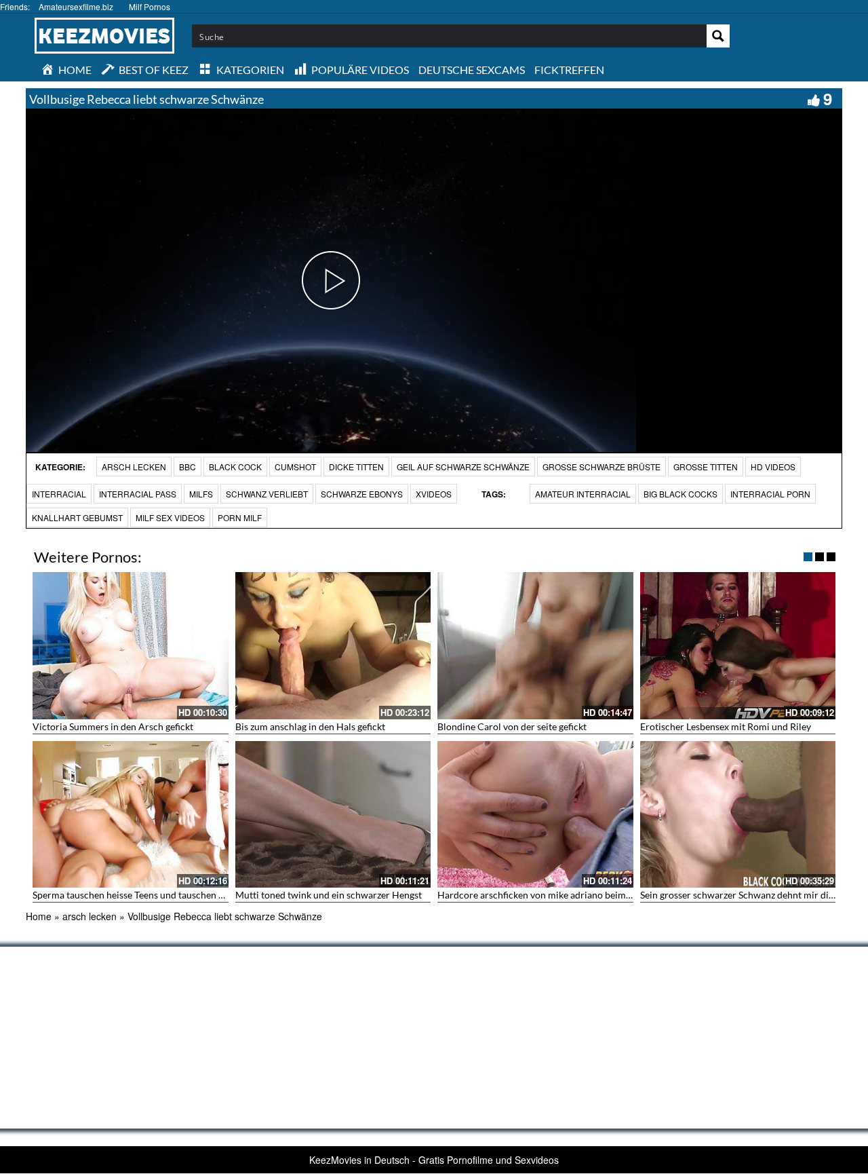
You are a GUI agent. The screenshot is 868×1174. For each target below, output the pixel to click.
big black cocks (680, 493)
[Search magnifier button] (718, 36)
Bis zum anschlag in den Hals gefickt (310, 726)
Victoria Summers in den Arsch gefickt (113, 726)
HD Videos (773, 466)
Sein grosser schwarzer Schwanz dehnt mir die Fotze (749, 895)
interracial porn (770, 493)
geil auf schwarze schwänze (463, 466)
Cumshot (295, 466)
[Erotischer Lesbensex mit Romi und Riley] (738, 645)
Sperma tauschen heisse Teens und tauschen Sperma (141, 895)
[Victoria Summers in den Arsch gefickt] (131, 645)
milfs (201, 493)
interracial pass (137, 493)
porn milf (240, 517)
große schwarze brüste (601, 466)
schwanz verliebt (267, 493)
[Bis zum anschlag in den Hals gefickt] (333, 645)
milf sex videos (170, 517)
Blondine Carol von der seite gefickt (512, 726)
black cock (235, 466)
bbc (187, 466)
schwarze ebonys (362, 493)
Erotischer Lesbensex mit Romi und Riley (725, 726)
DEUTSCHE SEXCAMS (471, 69)
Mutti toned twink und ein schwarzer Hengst (328, 895)
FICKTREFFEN (569, 69)
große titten (705, 466)
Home (39, 916)
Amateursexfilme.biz (76, 6)
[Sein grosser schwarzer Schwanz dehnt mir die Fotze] (738, 814)
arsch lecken (134, 466)
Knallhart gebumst (77, 517)
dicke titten (356, 466)
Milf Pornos (149, 6)
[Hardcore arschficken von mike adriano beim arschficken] (535, 814)
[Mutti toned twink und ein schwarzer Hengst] (333, 814)
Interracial (59, 493)
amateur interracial (583, 493)
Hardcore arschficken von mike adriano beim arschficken (556, 895)
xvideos (434, 493)
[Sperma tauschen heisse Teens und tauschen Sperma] (131, 814)
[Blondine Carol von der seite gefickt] (535, 645)
